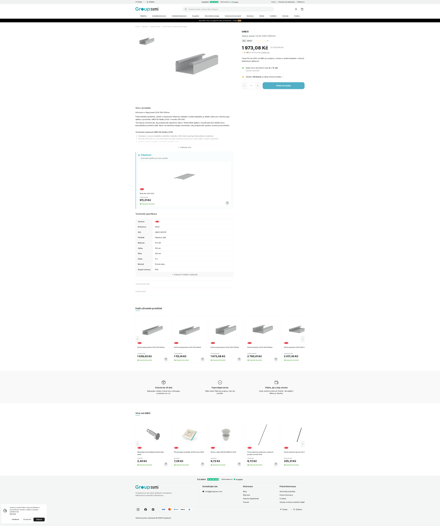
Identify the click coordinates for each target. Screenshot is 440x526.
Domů (137, 26)
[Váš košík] (302, 9)
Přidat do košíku (283, 86)
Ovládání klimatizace (179, 16)
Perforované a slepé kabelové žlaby (174, 26)
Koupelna (195, 16)
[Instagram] (138, 509)
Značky (297, 16)
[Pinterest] (153, 509)
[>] (303, 339)
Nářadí (261, 16)
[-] (244, 85)
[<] (137, 339)
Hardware (250, 16)
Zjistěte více (265, 52)
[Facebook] (145, 509)
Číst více (13, 514)
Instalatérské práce (159, 16)
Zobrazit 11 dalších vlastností (186, 274)
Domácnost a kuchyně (233, 16)
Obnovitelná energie (212, 16)
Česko (140, 2)
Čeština (151, 2)
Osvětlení (273, 16)
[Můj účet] (296, 9)
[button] (261, 41)
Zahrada (285, 16)
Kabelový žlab (155, 26)
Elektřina (143, 16)
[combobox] (228, 9)
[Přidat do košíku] (227, 203)
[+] (257, 85)
